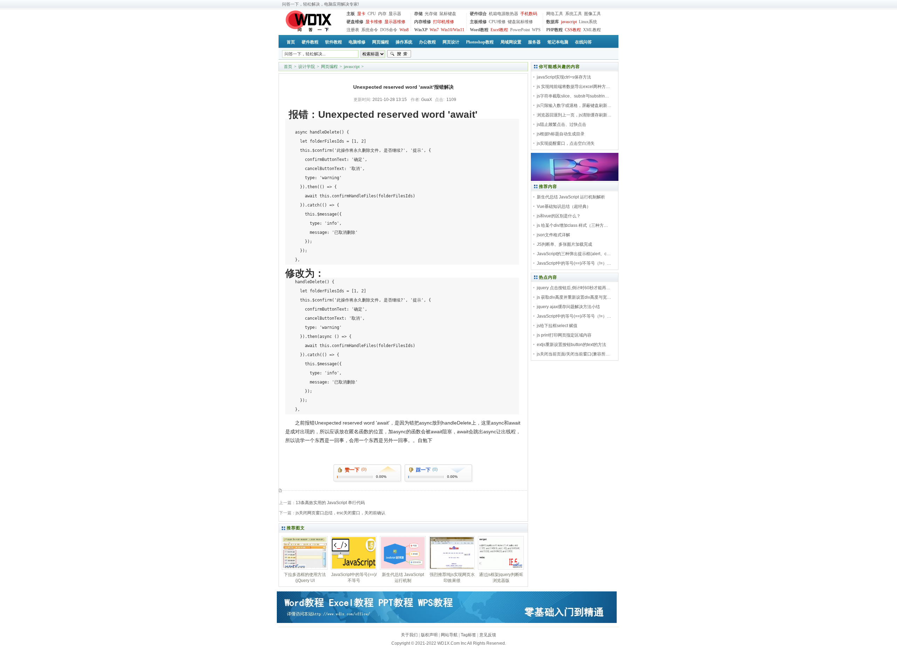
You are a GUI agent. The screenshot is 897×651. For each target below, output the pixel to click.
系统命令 (369, 29)
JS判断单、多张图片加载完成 (564, 244)
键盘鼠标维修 (520, 21)
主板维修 (478, 21)
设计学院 (306, 66)
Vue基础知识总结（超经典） (564, 206)
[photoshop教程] (574, 179)
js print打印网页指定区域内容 (564, 335)
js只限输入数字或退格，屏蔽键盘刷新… (574, 105)
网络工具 (554, 13)
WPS (536, 29)
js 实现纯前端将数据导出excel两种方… (573, 86)
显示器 (395, 13)
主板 (351, 13)
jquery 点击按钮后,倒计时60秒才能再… (573, 287)
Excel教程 (499, 29)
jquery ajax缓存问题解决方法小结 (568, 306)
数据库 (552, 21)
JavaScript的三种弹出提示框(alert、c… (574, 253)
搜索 (399, 54)
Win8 (404, 29)
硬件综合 (478, 13)
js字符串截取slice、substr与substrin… (573, 96)
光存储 (431, 13)
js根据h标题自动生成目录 (560, 133)
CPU (372, 13)
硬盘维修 (355, 21)
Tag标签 (468, 634)
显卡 (361, 13)
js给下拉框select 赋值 (557, 325)
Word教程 (479, 29)
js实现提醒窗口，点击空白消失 (566, 143)
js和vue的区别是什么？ (559, 215)
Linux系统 (588, 21)
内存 (382, 13)
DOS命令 (388, 29)
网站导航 (449, 634)
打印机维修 (443, 21)
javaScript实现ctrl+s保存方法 (564, 77)
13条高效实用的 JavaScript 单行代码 (330, 502)
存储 (418, 13)
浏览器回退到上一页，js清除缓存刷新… (574, 115)
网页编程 (329, 66)
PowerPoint (520, 29)
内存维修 (422, 21)
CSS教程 (573, 29)
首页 (288, 66)
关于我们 (409, 634)
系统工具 (573, 13)
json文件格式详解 (553, 234)
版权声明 (429, 634)
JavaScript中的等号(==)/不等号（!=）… (574, 263)
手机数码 (528, 13)
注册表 (353, 29)
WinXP (420, 29)
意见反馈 (487, 634)
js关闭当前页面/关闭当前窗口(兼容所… (573, 354)
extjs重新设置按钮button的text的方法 (571, 344)
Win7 (434, 29)
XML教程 (592, 29)
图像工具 (592, 13)
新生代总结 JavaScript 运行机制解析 (571, 197)
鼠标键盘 (447, 13)
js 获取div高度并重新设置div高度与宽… (574, 297)
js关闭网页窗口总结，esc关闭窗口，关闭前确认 (340, 512)
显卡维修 (373, 21)
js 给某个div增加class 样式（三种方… (572, 225)
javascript (569, 21)
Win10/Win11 (452, 29)
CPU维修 (497, 21)
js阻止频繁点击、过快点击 (561, 124)
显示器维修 (394, 21)
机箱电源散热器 (503, 13)
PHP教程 (554, 29)
